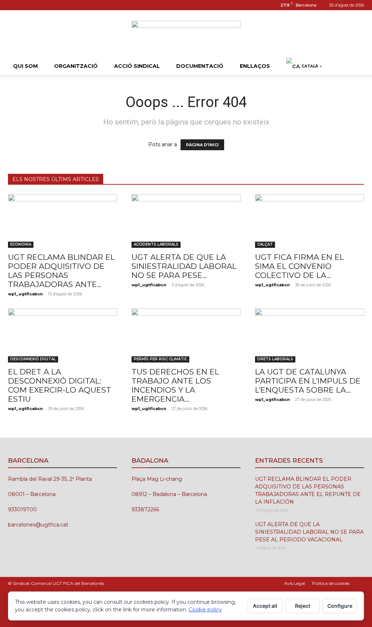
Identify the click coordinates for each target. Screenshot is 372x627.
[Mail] (25, 5)
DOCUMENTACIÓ (199, 66)
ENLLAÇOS (255, 66)
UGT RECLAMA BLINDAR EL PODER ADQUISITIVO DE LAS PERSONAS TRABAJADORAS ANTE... (61, 271)
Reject (302, 606)
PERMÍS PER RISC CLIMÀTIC (160, 359)
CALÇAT (265, 244)
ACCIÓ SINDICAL (137, 66)
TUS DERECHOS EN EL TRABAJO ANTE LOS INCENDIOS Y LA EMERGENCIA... (175, 385)
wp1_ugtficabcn (25, 293)
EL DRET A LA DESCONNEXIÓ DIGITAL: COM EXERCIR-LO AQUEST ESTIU (59, 385)
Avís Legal (294, 583)
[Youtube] (37, 5)
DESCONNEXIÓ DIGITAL (33, 359)
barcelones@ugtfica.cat (38, 524)
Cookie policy (205, 609)
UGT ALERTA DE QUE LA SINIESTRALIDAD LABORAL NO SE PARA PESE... (184, 266)
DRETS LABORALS (275, 359)
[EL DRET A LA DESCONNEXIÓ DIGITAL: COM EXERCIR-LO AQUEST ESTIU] (62, 335)
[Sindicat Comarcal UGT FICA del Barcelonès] (186, 34)
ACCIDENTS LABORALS (156, 244)
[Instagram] (13, 5)
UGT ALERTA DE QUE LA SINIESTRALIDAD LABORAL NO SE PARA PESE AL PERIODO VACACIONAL (309, 532)
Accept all (265, 606)
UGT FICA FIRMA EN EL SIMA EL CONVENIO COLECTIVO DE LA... (299, 266)
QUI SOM (25, 66)
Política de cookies (330, 583)
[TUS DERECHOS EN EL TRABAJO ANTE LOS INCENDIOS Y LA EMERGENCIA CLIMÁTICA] (186, 335)
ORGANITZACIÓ (76, 66)
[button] (355, 66)
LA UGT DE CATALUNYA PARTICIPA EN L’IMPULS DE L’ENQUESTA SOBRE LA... (308, 380)
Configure (339, 606)
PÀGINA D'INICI (202, 144)
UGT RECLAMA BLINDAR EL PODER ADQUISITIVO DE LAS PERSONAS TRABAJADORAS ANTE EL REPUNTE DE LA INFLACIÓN (308, 490)
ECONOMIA (20, 244)
